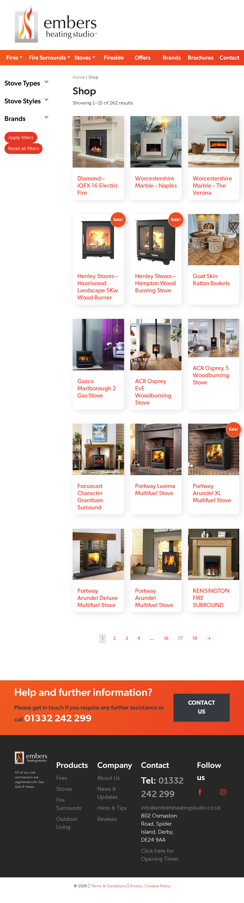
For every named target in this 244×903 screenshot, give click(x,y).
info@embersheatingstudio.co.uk (181, 807)
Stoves (82, 57)
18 (194, 638)
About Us (108, 778)
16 (166, 638)
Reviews (107, 819)
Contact (229, 57)
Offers (142, 57)
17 (180, 638)
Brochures (200, 57)
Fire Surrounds (47, 57)
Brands (172, 57)
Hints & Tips (112, 808)
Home (79, 77)
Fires (12, 57)
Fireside (114, 57)
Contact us (201, 707)
